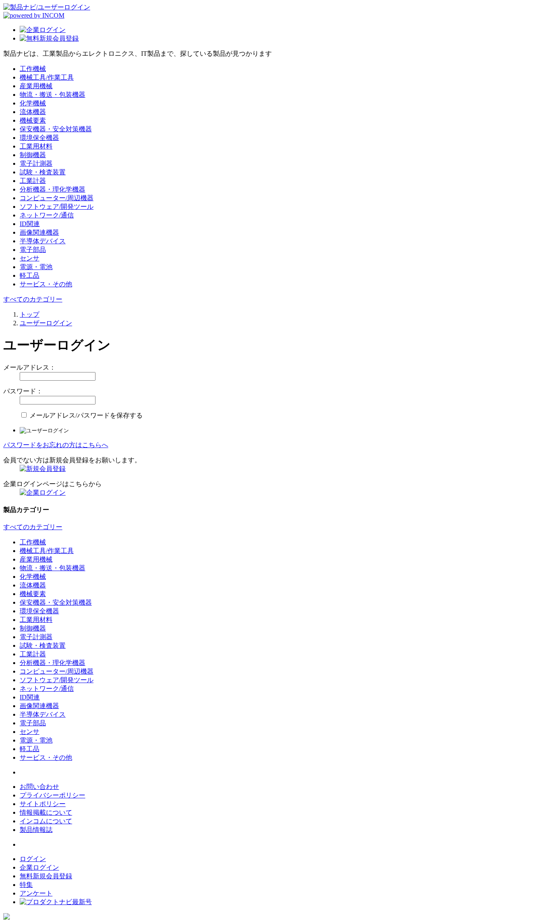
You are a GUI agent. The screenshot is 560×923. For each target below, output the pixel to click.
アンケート (36, 893)
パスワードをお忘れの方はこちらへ (55, 444)
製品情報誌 (36, 829)
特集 (26, 884)
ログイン (33, 858)
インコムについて (46, 821)
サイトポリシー (43, 803)
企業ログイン (39, 867)
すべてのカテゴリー (32, 299)
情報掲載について (46, 812)
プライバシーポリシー (52, 795)
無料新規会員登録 (46, 876)
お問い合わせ (39, 786)
